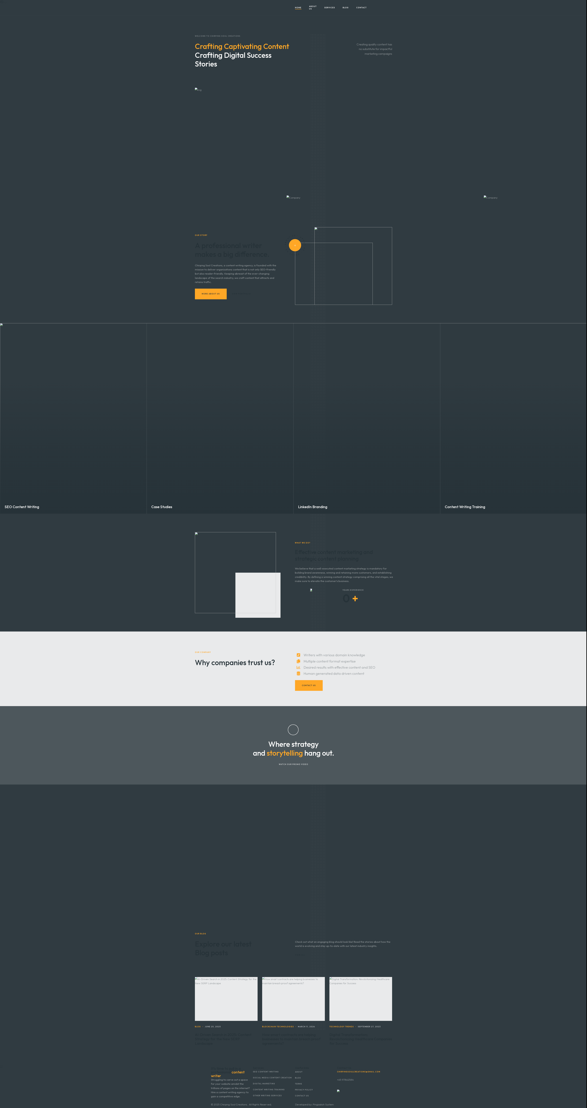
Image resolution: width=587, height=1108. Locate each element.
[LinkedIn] (377, 8)
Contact (361, 8)
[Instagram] (381, 8)
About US (313, 7)
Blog (346, 8)
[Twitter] (385, 8)
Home (298, 8)
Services (329, 8)
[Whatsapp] (389, 8)
